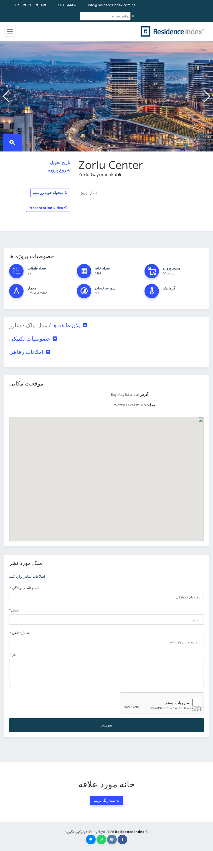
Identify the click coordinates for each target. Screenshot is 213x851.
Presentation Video (46, 207)
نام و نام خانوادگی (24, 587)
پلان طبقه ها (45, 325)
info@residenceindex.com (109, 4)
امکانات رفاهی (27, 352)
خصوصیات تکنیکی (30, 338)
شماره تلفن (19, 632)
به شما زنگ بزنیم (107, 800)
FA (41, 4)
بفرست (106, 725)
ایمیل (14, 610)
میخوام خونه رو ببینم (48, 192)
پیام (13, 654)
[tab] (106, 325)
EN (28, 4)
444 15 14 (65, 4)
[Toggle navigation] (10, 32)
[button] (186, 145)
